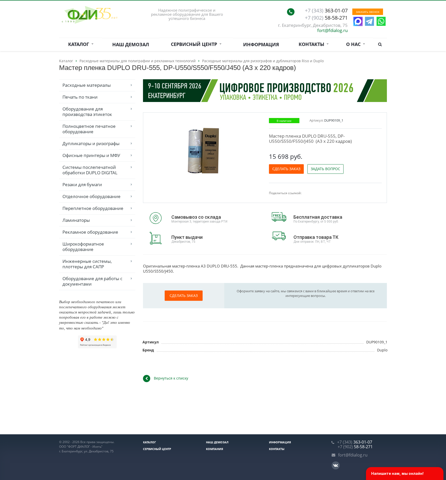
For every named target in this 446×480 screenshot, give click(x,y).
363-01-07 (326, 10)
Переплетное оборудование (92, 208)
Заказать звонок (367, 12)
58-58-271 (326, 18)
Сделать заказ (286, 168)
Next (252, 149)
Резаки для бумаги (82, 184)
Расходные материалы (86, 85)
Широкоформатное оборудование (83, 246)
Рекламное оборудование (90, 232)
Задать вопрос (325, 168)
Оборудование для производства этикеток (87, 111)
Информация (261, 44)
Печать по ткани (80, 97)
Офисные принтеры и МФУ (91, 155)
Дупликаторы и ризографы (91, 143)
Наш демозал (130, 44)
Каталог (80, 44)
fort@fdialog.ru (332, 30)
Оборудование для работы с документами (92, 281)
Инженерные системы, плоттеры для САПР (87, 264)
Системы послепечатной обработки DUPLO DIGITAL (89, 170)
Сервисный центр (195, 44)
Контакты (313, 44)
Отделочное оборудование (91, 196)
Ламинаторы (76, 220)
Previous (158, 149)
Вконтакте (336, 465)
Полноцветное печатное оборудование (89, 129)
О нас (354, 44)
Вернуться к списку (171, 378)
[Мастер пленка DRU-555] (205, 149)
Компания (214, 449)
